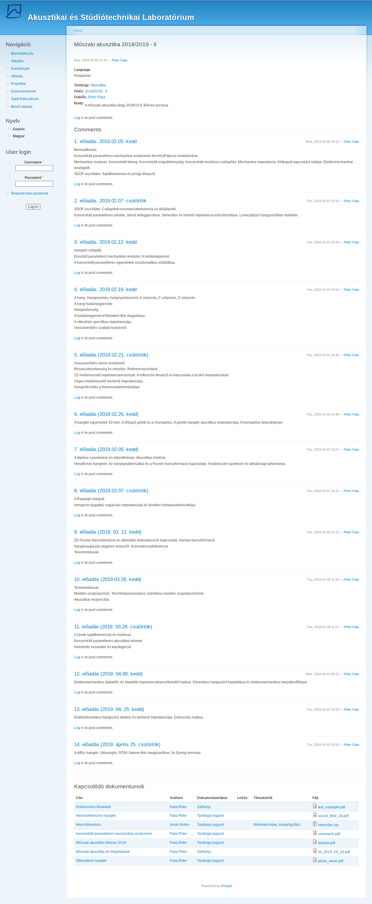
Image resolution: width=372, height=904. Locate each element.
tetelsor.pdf (326, 843)
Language (82, 70)
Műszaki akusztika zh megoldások (103, 852)
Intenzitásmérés (88, 825)
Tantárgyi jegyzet (210, 816)
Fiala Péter (178, 807)
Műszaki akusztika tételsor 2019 (101, 843)
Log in (79, 118)
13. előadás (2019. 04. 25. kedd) (109, 709)
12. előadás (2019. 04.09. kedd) (108, 674)
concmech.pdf (329, 834)
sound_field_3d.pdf (333, 816)
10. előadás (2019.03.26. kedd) (107, 579)
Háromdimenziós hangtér (96, 816)
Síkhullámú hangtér (91, 861)
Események (20, 69)
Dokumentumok (23, 91)
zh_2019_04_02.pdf (334, 852)
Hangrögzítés (289, 825)
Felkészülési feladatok (93, 807)
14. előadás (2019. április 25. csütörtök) (117, 744)
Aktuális (17, 61)
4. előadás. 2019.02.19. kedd (105, 289)
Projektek (18, 84)
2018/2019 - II (96, 91)
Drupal (226, 886)
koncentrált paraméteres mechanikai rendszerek (114, 834)
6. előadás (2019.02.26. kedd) (106, 414)
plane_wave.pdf (330, 861)
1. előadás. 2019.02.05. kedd (105, 141)
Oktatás (17, 76)
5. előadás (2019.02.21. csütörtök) (111, 355)
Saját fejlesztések (25, 99)
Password (34, 178)
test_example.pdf (331, 807)
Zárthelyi (204, 807)
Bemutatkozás (22, 53)
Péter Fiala (119, 60)
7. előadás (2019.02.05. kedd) (106, 449)
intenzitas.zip (328, 825)
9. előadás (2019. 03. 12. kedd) (108, 532)
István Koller (179, 825)
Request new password (29, 193)
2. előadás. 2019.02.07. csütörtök (110, 201)
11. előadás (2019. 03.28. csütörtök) (113, 627)
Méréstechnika (265, 825)
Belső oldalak (22, 107)
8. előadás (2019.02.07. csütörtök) (111, 490)
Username (34, 162)
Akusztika (98, 85)
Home (78, 30)
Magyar (19, 136)
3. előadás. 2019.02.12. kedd (105, 242)
